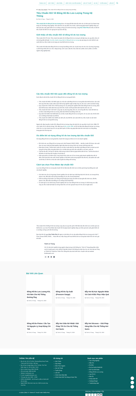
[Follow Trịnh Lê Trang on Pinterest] (51, 257)
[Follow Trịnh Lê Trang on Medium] (54, 257)
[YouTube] (95, 394)
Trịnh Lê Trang (41, 19)
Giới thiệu (51, 3)
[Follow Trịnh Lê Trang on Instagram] (45, 257)
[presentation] (39, 282)
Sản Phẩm (58, 363)
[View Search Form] (117, 3)
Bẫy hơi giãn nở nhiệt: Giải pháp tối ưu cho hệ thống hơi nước (67, 326)
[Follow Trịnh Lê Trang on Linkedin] (48, 257)
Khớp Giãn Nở (93, 378)
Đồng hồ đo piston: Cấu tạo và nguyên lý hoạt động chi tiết (39, 326)
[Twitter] (89, 394)
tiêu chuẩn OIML (68, 126)
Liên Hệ (57, 372)
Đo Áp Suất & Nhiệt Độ (95, 367)
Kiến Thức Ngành (60, 366)
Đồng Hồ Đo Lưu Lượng (96, 372)
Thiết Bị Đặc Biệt (94, 383)
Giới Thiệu (58, 361)
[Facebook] (86, 394)
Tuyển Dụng (103, 3)
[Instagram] (92, 394)
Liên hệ (111, 3)
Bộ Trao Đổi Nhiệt (94, 369)
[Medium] (101, 394)
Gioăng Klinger (93, 381)
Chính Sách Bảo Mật (61, 375)
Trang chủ (42, 3)
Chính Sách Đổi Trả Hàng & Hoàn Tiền (66, 377)
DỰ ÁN (95, 3)
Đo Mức (91, 365)
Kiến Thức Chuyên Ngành (73, 3)
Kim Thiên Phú (84, 27)
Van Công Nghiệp (94, 360)
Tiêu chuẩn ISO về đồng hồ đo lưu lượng (48, 23)
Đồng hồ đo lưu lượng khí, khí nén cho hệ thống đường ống (38, 294)
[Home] (37, 9)
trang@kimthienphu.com (31, 375)
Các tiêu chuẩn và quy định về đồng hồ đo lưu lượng (64, 40)
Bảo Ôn (91, 376)
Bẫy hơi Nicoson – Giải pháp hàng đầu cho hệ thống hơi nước (96, 326)
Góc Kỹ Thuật (87, 3)
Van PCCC (92, 374)
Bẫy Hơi (91, 363)
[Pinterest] (98, 394)
